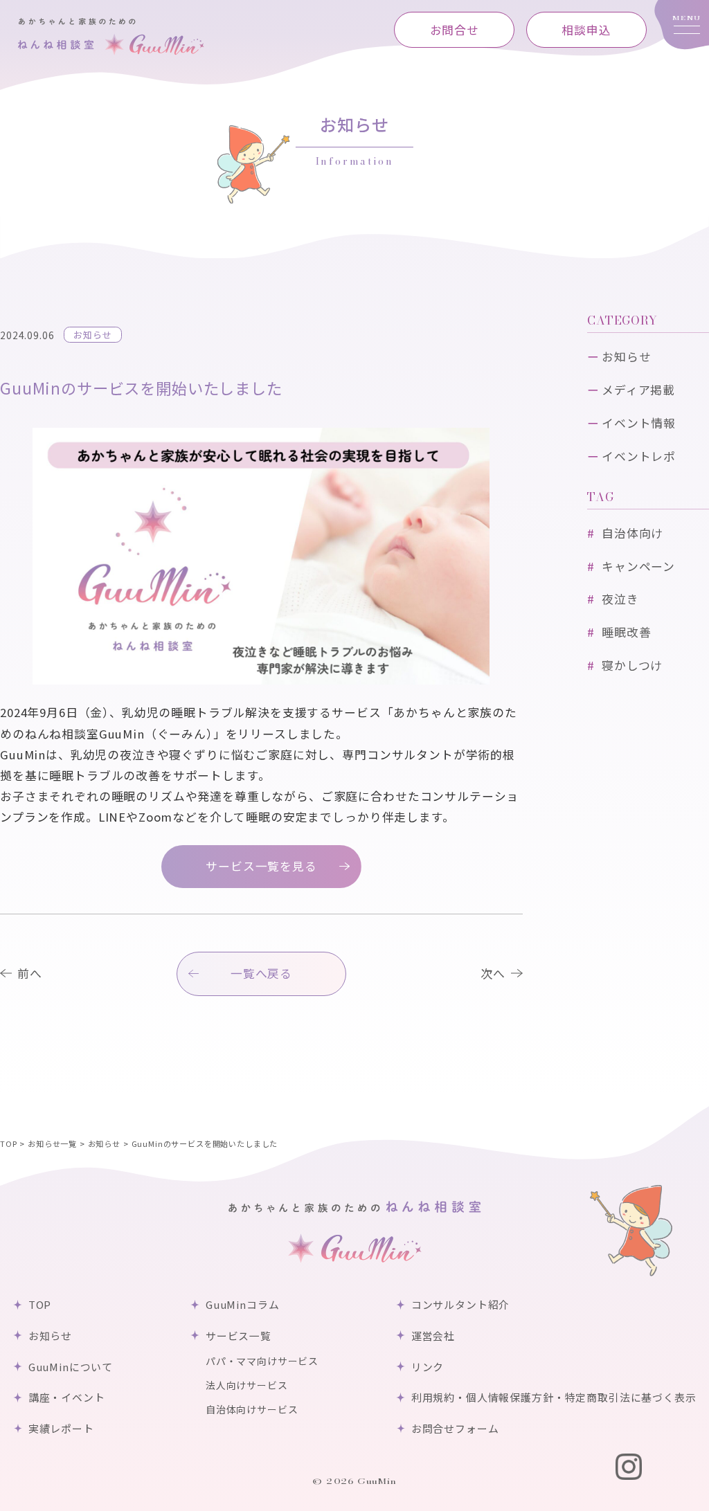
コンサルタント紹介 (460, 1304)
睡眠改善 (626, 632)
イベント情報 (639, 423)
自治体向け (632, 533)
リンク (427, 1366)
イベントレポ (639, 456)
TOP (39, 1304)
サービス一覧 (238, 1335)
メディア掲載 (638, 389)
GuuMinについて (70, 1366)
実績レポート (60, 1428)
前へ (29, 973)
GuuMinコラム (242, 1304)
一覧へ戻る (261, 973)
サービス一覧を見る (261, 866)
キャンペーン (638, 566)
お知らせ (92, 334)
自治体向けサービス (252, 1409)
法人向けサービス (247, 1385)
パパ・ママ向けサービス (262, 1361)
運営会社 (433, 1335)
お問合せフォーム (455, 1428)
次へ (493, 973)
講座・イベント (66, 1397)
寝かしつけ (632, 665)
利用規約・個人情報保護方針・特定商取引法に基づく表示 (553, 1397)
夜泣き (620, 598)
